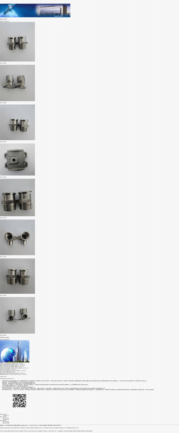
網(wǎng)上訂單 (57, 19)
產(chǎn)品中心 (57, 9)
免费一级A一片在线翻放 (57, 431)
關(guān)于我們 (3, 414)
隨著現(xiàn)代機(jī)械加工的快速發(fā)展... (9, 363)
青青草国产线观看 (76, 431)
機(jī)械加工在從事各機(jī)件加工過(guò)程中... (10, 373)
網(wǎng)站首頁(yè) (58, 1)
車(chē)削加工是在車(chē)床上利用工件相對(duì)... (11, 370)
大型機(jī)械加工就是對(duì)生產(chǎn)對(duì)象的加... (11, 368)
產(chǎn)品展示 (3, 63)
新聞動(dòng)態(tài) (58, 16)
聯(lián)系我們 (57, 27)
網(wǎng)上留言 (6, 423)
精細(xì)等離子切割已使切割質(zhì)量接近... (9, 366)
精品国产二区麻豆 (47, 431)
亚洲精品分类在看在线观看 (86, 431)
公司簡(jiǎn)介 (57, 5)
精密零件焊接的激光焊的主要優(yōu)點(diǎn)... (10, 364)
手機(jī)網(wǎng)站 (58, 23)
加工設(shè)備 (57, 12)
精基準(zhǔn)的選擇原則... (5, 369)
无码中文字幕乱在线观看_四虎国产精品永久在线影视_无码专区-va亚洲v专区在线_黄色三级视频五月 (21, 431)
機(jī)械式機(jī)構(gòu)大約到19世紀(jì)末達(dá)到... (11, 374)
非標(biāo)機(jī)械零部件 (5, 371)
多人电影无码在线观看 (67, 431)
